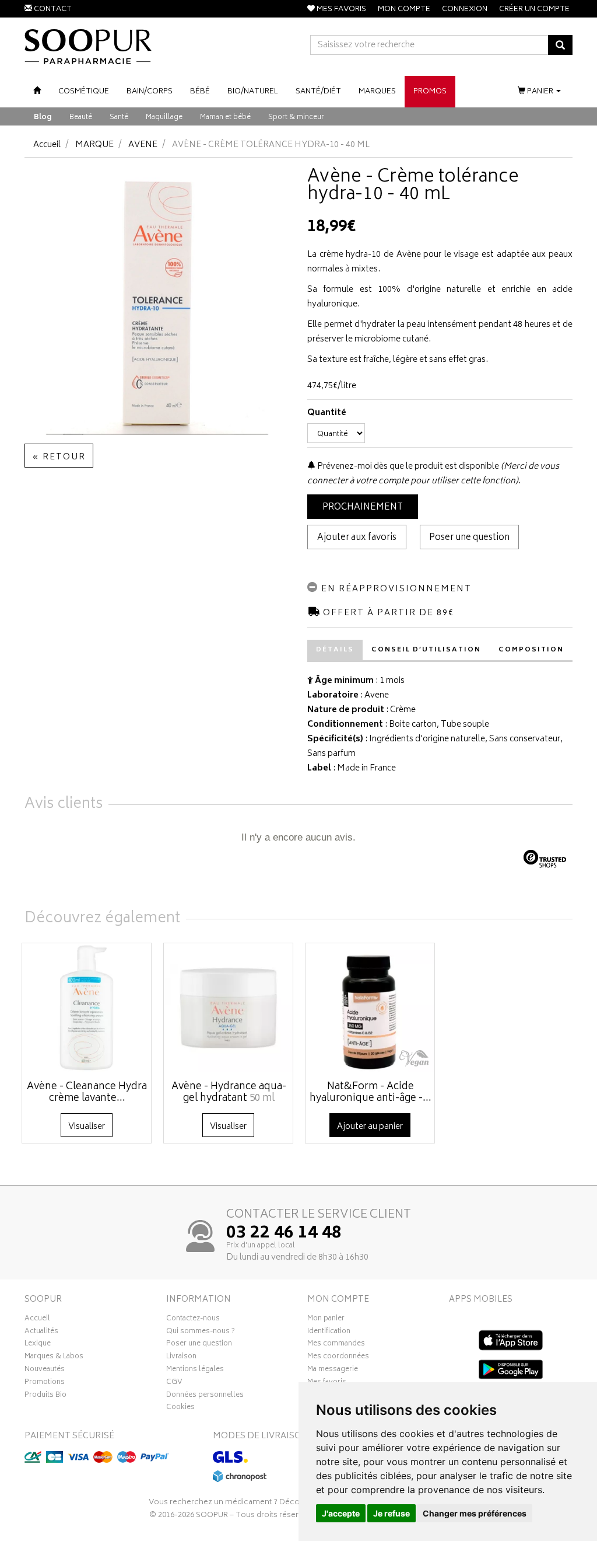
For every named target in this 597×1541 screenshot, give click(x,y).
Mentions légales (195, 1370)
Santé (119, 117)
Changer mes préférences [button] (474, 1513)
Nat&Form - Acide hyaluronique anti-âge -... (370, 1092)
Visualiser (86, 1127)
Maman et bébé (225, 117)
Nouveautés (44, 1370)
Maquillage (164, 117)
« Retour (59, 457)
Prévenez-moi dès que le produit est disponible (407, 466)
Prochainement (362, 507)
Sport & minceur (296, 117)
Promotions (44, 1383)
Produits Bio (45, 1396)
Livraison (181, 1357)
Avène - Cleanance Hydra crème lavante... (87, 1092)
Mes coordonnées (338, 1357)
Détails (335, 650)
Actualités (41, 1332)
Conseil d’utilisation (426, 650)
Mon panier (326, 1320)
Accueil (47, 145)
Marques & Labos (53, 1357)
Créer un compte (534, 9)
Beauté (80, 117)
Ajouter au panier (370, 1127)
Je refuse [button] (391, 1513)
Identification (328, 1332)
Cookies (180, 1408)
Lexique (37, 1345)
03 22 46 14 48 (284, 1234)
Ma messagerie (332, 1370)
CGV (174, 1383)
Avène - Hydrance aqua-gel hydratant (228, 1092)
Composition (531, 650)
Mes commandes (336, 1345)
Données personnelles (205, 1396)
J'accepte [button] (341, 1513)
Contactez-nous (193, 1320)
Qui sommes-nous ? (200, 1332)
